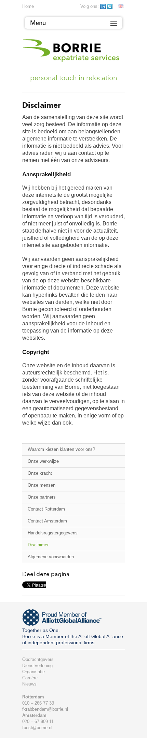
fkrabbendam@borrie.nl (45, 709)
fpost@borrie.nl (37, 727)
